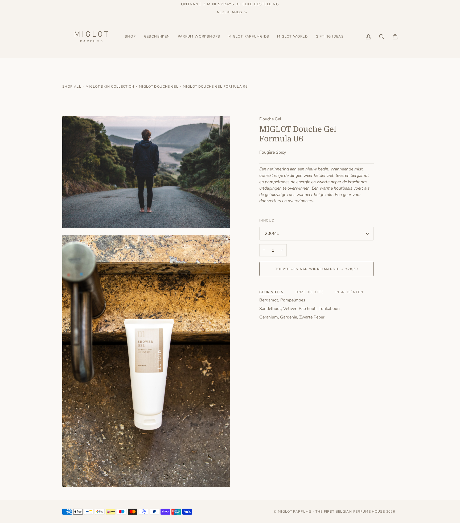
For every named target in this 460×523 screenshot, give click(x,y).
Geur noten (271, 292)
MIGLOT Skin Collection (110, 86)
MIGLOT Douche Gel (158, 86)
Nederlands (230, 12)
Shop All (71, 86)
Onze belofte (309, 292)
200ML (272, 233)
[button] (130, 37)
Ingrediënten (349, 292)
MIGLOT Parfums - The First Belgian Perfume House (331, 511)
